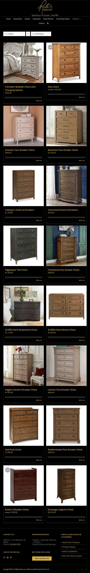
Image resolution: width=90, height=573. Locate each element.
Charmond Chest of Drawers (63, 209)
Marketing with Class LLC (41, 569)
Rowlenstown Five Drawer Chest (65, 449)
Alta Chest (53, 86)
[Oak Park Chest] (23, 425)
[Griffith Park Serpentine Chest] (23, 306)
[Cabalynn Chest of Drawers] (23, 186)
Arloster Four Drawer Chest (19, 149)
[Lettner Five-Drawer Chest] (66, 365)
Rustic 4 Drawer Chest (17, 509)
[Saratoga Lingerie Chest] (66, 485)
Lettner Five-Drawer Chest (62, 389)
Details (40, 101)
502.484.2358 (15, 544)
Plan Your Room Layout (72, 556)
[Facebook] (4, 557)
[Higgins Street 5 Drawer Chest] (23, 365)
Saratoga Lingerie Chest (60, 509)
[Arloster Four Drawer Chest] (23, 126)
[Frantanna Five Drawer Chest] (66, 246)
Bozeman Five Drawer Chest (63, 149)
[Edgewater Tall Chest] (23, 246)
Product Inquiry (68, 547)
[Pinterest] (11, 557)
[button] (48, 23)
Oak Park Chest (13, 449)
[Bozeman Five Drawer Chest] (66, 126)
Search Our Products (71, 542)
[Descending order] (28, 34)
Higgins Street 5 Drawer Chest (21, 389)
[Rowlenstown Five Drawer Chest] (66, 425)
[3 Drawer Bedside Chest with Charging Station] (23, 63)
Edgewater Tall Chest (16, 269)
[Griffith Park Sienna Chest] (66, 306)
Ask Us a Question (69, 551)
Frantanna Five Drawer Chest (63, 269)
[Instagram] (7, 557)
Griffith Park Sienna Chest (62, 329)
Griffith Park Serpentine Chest (21, 329)
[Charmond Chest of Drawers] (66, 186)
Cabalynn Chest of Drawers (19, 209)
